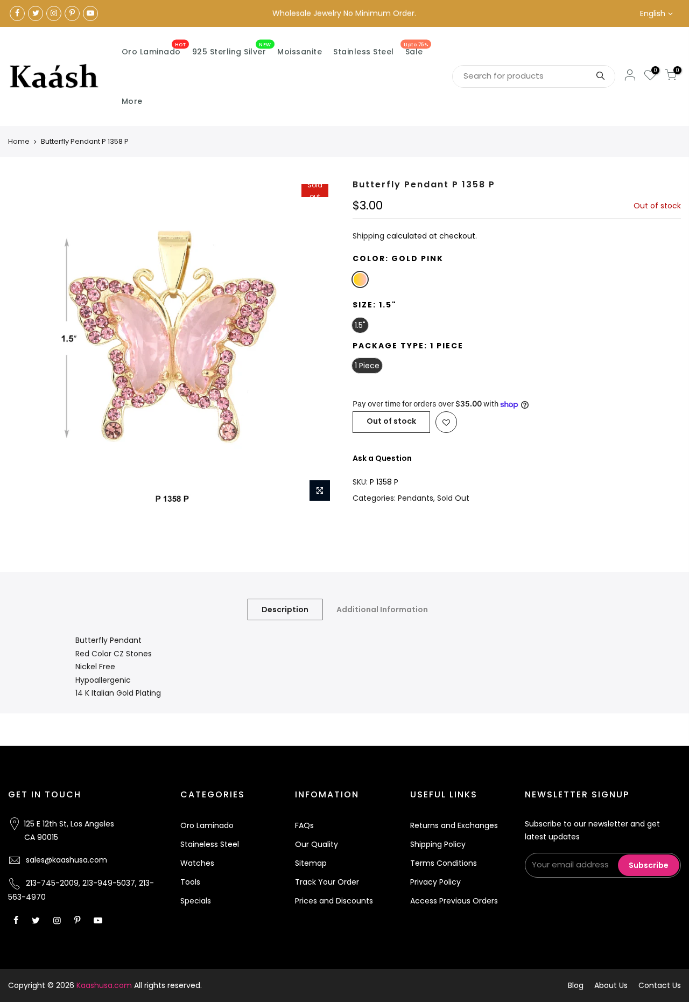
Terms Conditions (443, 863)
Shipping (368, 235)
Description (285, 609)
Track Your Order (327, 882)
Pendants (415, 498)
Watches (197, 863)
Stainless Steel (363, 51)
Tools (190, 882)
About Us (611, 985)
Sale (416, 49)
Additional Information (382, 609)
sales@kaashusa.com (66, 859)
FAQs (304, 825)
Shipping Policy (438, 844)
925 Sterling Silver (231, 49)
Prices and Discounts (334, 900)
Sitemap (311, 863)
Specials (195, 900)
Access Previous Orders (454, 900)
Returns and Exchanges (454, 825)
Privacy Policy (435, 882)
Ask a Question (382, 458)
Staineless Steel (209, 844)
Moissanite (299, 51)
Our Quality (316, 844)
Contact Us (659, 985)
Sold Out (453, 498)
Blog (575, 985)
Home (19, 141)
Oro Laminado (154, 49)
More (132, 101)
